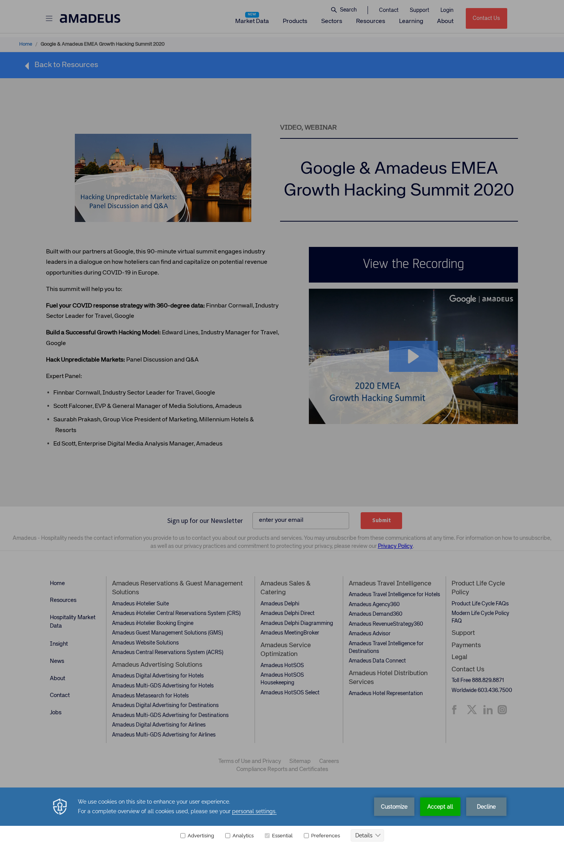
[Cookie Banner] (282, 816)
